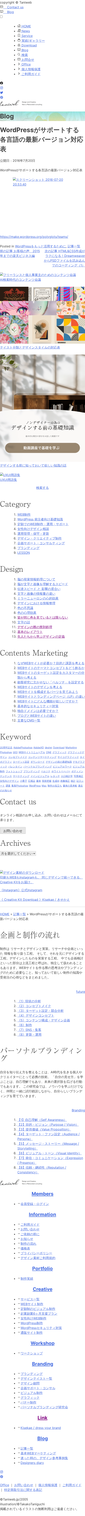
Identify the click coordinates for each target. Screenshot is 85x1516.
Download (29, 45)
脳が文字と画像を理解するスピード (42, 584)
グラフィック (59, 752)
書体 (38, 780)
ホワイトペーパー (60, 771)
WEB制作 (24, 514)
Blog (8, 12)
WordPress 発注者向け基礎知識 (40, 519)
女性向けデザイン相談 (33, 529)
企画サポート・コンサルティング (41, 543)
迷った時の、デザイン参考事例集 (44, 1458)
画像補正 (65, 780)
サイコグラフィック (68, 757)
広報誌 (31, 780)
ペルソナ (45, 771)
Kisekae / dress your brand (41, 1428)
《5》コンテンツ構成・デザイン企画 (43, 1020)
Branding (42, 1364)
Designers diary (32, 1463)
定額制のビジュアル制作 (38, 1309)
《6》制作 (24, 1025)
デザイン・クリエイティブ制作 (39, 538)
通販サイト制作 (32, 1333)
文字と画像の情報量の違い (36, 594)
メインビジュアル (39, 776)
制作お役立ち (55, 785)
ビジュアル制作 (32, 1393)
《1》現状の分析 (29, 1001)
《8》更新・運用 (29, 1034)
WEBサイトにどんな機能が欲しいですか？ (47, 701)
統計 (73, 780)
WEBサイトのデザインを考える (39, 687)
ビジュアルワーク (62, 766)
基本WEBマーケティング (38, 1453)
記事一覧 (74, 246)
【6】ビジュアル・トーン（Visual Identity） (49, 1153)
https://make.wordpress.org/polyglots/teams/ (34, 237)
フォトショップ (14, 771)
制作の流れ (28, 1244)
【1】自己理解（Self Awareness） (42, 1120)
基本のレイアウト (30, 632)
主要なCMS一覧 (28, 720)
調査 (8, 785)
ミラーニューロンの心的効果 (38, 598)
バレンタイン (15, 766)
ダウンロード (37, 761)
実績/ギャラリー (33, 41)
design (48, 747)
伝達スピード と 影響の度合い (38, 589)
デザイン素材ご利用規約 (38, 1258)
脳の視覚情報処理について (36, 579)
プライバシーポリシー (36, 1253)
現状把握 (46, 780)
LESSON (23, 553)
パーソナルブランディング (37, 766)
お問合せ (27, 60)
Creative (42, 1289)
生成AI (55, 780)
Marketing (71, 747)
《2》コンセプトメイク (34, 1006)
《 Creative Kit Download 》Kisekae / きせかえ (35, 900)
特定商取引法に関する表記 (23, 1490)
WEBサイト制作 (32, 1304)
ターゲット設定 (21, 761)
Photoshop (6, 752)
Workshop (43, 1343)
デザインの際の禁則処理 (34, 627)
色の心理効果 (26, 613)
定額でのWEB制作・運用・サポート (43, 524)
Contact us (13, 7)
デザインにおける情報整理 (36, 603)
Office (26, 64)
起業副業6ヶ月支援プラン (39, 1313)
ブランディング (28, 548)
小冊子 (23, 780)
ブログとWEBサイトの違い (36, 716)
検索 (24, 55)
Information (42, 1214)
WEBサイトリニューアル (32, 752)
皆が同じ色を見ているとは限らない (42, 617)
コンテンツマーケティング (42, 757)
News (25, 31)
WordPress (35, 785)
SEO (15, 752)
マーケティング (21, 776)
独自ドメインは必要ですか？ (38, 711)
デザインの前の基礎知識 (59, 761)
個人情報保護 (31, 69)
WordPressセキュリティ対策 (41, 1328)
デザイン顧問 (30, 1383)
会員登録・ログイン (35, 1204)
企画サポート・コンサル (38, 1388)
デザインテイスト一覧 (36, 1378)
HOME (26, 26)
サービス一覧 (30, 1299)
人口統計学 (67, 776)
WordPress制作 (32, 1323)
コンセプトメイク (17, 757)
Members (42, 1194)
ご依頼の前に (30, 1234)
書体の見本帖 (70, 785)
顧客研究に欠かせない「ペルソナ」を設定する (50, 682)
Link (42, 1418)
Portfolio (42, 1268)
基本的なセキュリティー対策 (38, 706)
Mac (44, 785)
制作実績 (27, 1279)
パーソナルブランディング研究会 (44, 1407)
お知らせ (27, 1239)
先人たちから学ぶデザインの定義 (41, 636)
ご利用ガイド (31, 74)
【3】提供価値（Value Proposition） (44, 1129)
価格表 (25, 1248)
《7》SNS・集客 (29, 1030)
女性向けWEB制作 (33, 1318)
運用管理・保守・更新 (33, 534)
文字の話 (23, 622)
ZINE (48, 752)
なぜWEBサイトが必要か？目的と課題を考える (50, 663)
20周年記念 (6, 747)
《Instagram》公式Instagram (21, 890)
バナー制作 (28, 1402)
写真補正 (78, 776)
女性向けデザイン (9, 780)
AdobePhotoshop (22, 747)
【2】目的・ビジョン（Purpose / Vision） (48, 1125)
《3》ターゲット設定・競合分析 (40, 1011)
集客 (13, 785)
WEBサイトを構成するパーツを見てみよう (47, 692)
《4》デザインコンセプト (35, 1015)
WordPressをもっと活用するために (40, 246)
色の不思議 (25, 608)
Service (27, 36)
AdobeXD (38, 747)
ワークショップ (32, 1353)
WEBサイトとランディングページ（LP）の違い (51, 696)
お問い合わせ (12, 831)
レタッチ (55, 776)
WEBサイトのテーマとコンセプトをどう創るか (50, 668)
